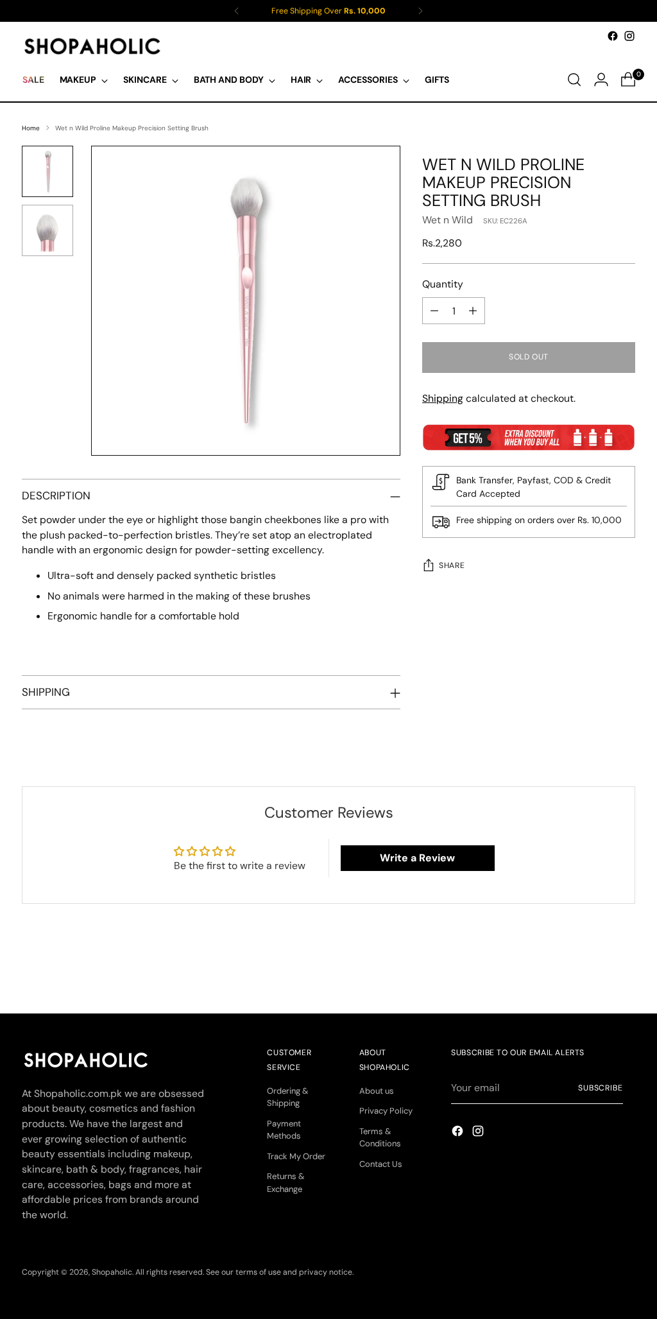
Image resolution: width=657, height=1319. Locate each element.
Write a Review (417, 858)
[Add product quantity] (472, 310)
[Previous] (237, 11)
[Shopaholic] (92, 46)
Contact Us (380, 1164)
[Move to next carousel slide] (624, 968)
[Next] (420, 11)
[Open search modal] (574, 79)
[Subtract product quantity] (434, 310)
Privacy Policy (386, 1110)
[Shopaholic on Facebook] (613, 36)
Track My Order (296, 1156)
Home (31, 128)
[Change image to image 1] (47, 171)
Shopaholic (112, 1272)
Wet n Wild (447, 220)
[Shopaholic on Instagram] (629, 36)
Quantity (442, 284)
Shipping (442, 398)
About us (376, 1090)
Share (452, 565)
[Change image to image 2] (47, 230)
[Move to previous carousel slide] (595, 969)
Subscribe (600, 1088)
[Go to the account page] (601, 79)
